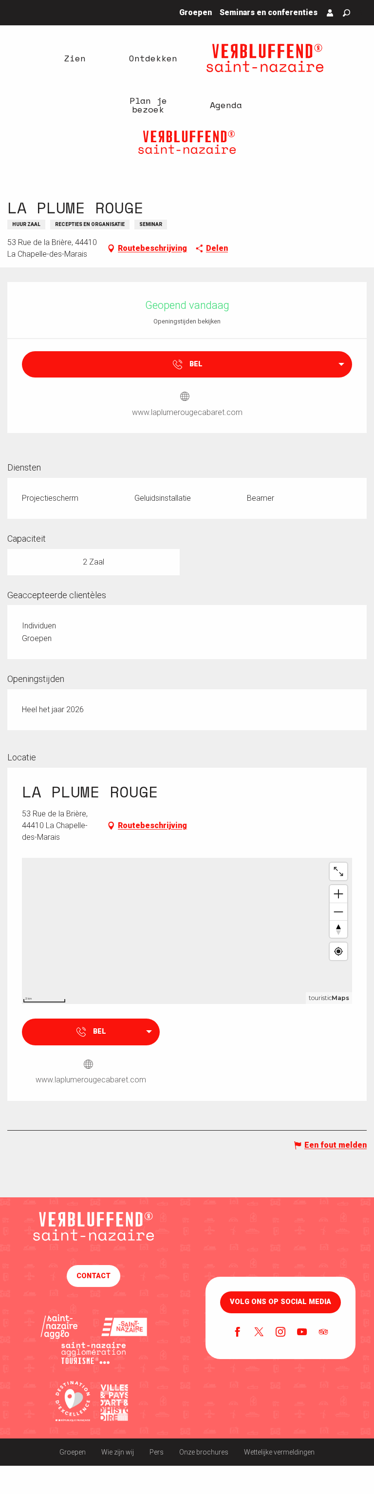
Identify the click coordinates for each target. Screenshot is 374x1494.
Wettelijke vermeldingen (279, 1452)
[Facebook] (237, 1332)
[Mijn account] (330, 12)
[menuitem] (75, 58)
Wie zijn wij (117, 1452)
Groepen (72, 1452)
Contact (93, 1276)
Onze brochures (203, 1452)
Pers (157, 1452)
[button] (346, 12)
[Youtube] (302, 1332)
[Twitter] (259, 1332)
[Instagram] (280, 1332)
